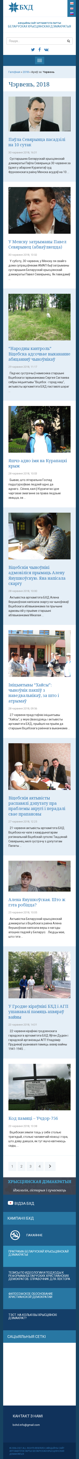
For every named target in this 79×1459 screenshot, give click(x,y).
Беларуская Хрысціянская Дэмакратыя (39, 25)
